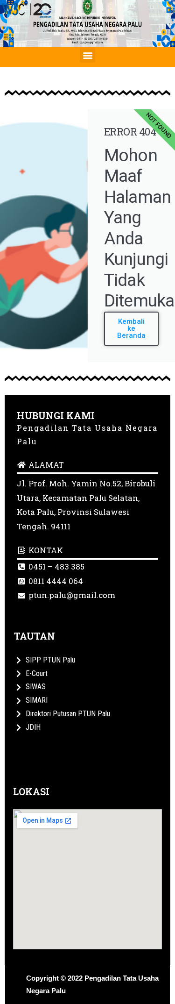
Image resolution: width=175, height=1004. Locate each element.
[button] (87, 55)
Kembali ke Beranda (131, 328)
